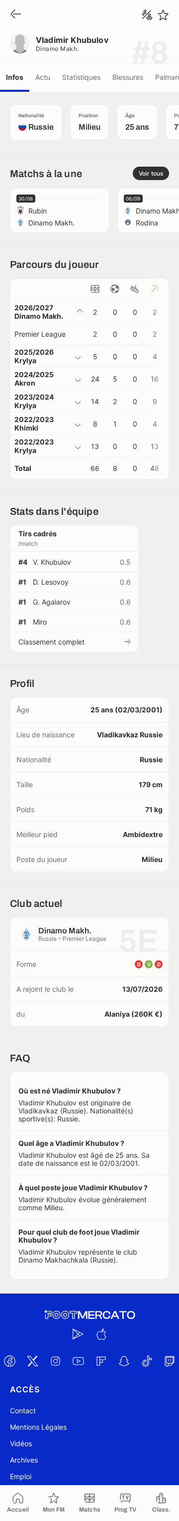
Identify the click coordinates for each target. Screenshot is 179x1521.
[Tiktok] (146, 1360)
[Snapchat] (123, 1360)
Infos (14, 77)
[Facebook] (9, 1360)
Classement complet (51, 642)
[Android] (78, 1333)
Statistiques (81, 77)
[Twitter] (32, 1360)
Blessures (127, 77)
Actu (42, 77)
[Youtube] (78, 1360)
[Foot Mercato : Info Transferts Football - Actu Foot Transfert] (89, 1314)
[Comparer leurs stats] (147, 15)
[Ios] (100, 1333)
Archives (24, 1460)
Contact (23, 1410)
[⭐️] (163, 15)
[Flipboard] (100, 1360)
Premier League (40, 334)
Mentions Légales (38, 1427)
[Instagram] (55, 1360)
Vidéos (21, 1443)
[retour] (16, 14)
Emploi (20, 1476)
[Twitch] (169, 1360)
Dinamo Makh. (57, 48)
